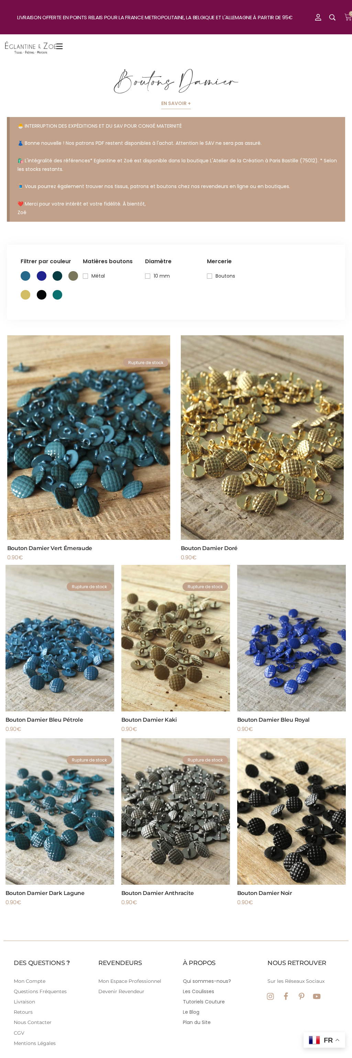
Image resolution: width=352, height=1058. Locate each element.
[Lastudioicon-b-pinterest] (301, 996)
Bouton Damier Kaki (149, 720)
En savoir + (176, 103)
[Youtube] (317, 996)
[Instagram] (270, 996)
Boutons (225, 275)
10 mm (162, 275)
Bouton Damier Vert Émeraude (49, 548)
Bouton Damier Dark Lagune (45, 893)
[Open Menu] (59, 48)
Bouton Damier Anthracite (157, 893)
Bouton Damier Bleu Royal (273, 720)
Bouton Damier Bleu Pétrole (44, 720)
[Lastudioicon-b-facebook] (286, 996)
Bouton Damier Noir (264, 893)
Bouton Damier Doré (209, 548)
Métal (98, 275)
